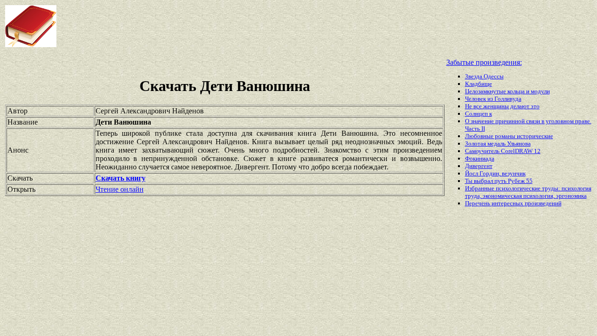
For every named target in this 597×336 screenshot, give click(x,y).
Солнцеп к (478, 113)
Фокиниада (479, 158)
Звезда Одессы (484, 76)
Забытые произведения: (484, 62)
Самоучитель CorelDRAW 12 (503, 150)
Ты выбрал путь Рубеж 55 (499, 180)
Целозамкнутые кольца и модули (507, 91)
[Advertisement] (240, 26)
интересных (508, 203)
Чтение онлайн (120, 189)
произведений (543, 203)
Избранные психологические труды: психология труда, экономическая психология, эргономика (528, 192)
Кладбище (478, 83)
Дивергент (479, 165)
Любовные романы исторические (509, 136)
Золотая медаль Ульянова (498, 143)
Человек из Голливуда (493, 98)
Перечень (478, 203)
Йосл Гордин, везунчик (495, 173)
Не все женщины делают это (502, 106)
